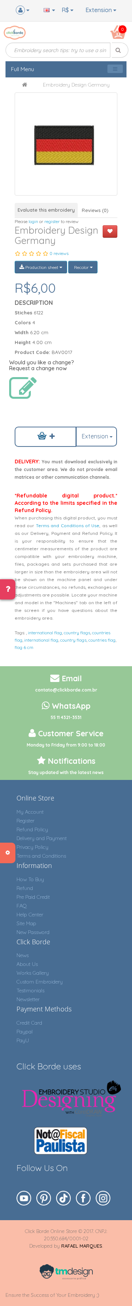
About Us (27, 964)
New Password (33, 932)
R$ (66, 10)
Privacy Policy (32, 847)
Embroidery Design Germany (76, 84)
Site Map (26, 923)
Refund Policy (32, 829)
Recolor (81, 267)
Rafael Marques (81, 1246)
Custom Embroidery (39, 981)
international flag (45, 632)
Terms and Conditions (41, 856)
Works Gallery (32, 973)
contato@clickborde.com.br (66, 690)
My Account (30, 812)
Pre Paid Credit (33, 897)
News (22, 955)
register (52, 221)
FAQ (21, 905)
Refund (24, 888)
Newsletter (28, 999)
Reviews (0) (95, 210)
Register (25, 820)
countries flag (101, 640)
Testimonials (30, 990)
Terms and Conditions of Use (68, 525)
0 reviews (59, 253)
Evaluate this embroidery (46, 210)
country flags (77, 632)
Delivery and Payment (41, 838)
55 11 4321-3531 (66, 717)
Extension (99, 10)
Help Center (29, 914)
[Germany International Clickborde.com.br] (66, 144)
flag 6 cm (24, 647)
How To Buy (30, 879)
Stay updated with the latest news (66, 772)
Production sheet (41, 267)
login (33, 221)
